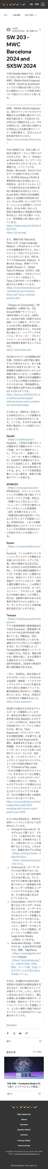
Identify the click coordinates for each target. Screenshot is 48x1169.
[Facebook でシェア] (8, 1033)
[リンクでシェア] (26, 1033)
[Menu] (43, 4)
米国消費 (16, 15)
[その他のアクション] (39, 29)
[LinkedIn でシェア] (20, 1033)
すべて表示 (37, 1052)
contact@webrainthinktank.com (26, 1154)
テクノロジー (12, 1025)
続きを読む (29, 15)
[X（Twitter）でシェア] (14, 1033)
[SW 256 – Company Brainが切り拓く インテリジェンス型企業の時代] (24, 1068)
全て (6, 15)
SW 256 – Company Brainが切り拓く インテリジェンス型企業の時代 (23, 1085)
